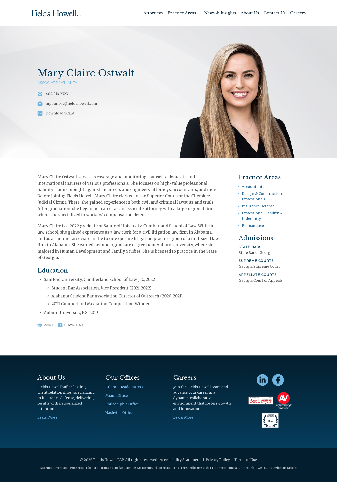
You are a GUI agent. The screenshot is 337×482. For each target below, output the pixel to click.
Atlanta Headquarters (124, 387)
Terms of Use (245, 459)
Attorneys (153, 13)
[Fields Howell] (56, 13)
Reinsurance (253, 225)
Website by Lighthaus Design (277, 468)
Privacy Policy (218, 459)
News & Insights (220, 13)
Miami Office (116, 395)
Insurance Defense (258, 206)
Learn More (47, 417)
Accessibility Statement (180, 459)
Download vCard (60, 113)
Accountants (253, 186)
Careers (298, 13)
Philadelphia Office (122, 404)
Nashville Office (119, 412)
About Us (250, 13)
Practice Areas (182, 13)
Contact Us (275, 13)
